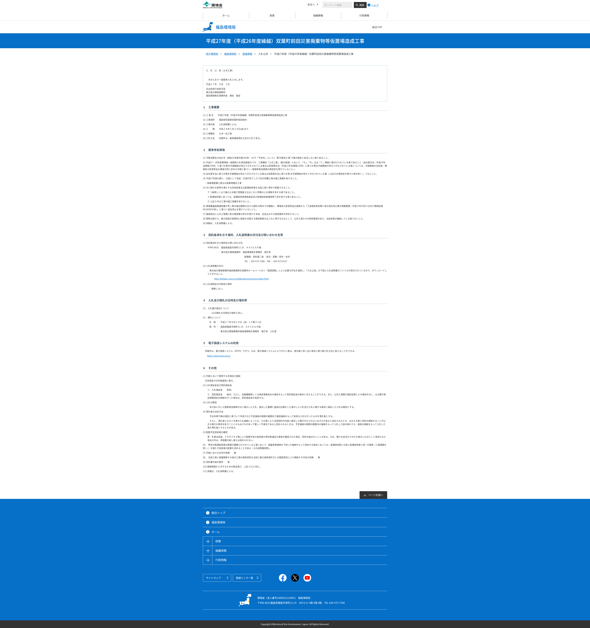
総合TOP (377, 27)
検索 (361, 5)
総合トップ (218, 513)
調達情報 (247, 54)
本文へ (311, 4)
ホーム (226, 15)
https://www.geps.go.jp (218, 355)
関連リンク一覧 (244, 578)
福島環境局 (230, 54)
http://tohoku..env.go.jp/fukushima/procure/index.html (241, 278)
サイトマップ (213, 578)
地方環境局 (212, 54)
